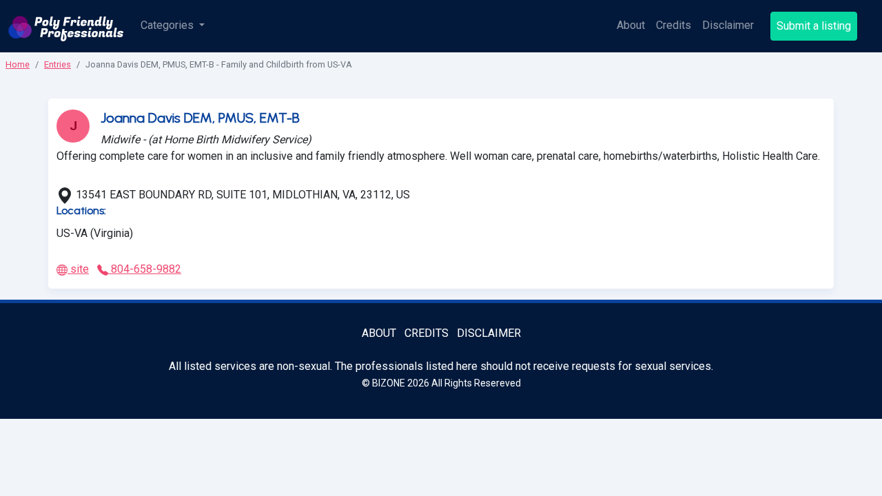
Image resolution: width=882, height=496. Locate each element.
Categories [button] (168, 25)
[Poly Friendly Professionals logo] (66, 26)
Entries (57, 64)
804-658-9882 (144, 269)
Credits (673, 25)
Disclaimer (728, 25)
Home (18, 64)
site (78, 269)
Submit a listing (814, 25)
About (631, 25)
